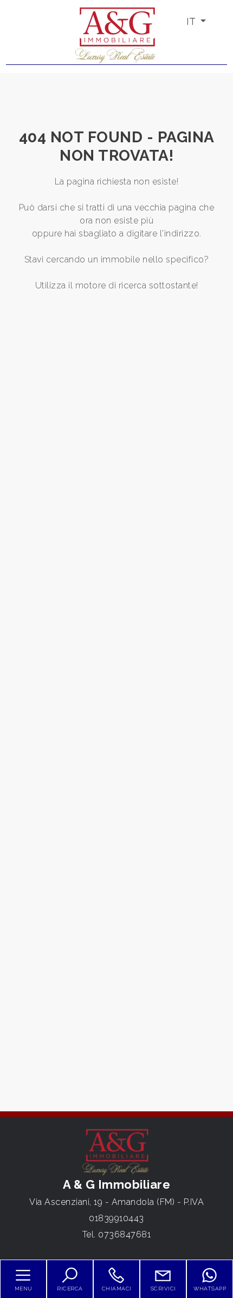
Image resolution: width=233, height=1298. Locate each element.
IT (192, 21)
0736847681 (124, 1234)
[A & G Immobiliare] (116, 34)
